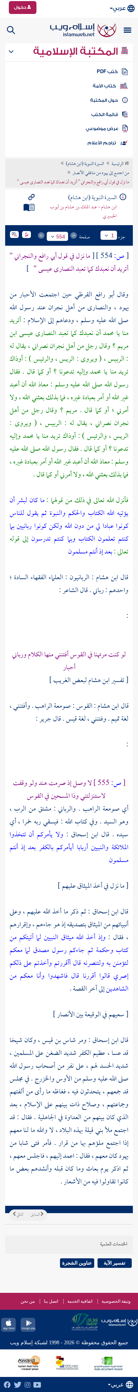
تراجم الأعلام (102, 142)
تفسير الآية (114, 1263)
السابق (35, 1215)
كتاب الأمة (104, 86)
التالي (19, 1215)
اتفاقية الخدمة (79, 1301)
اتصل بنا (51, 1301)
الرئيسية (118, 164)
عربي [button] (119, 8)
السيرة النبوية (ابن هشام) (85, 164)
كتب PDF (107, 71)
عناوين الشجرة (77, 1263)
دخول (20, 7)
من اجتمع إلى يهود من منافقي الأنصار (100, 173)
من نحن (28, 1301)
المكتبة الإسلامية (76, 51)
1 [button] (112, 235)
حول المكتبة (104, 100)
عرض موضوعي (102, 128)
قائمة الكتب (104, 114)
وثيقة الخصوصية (116, 1301)
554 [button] (60, 236)
